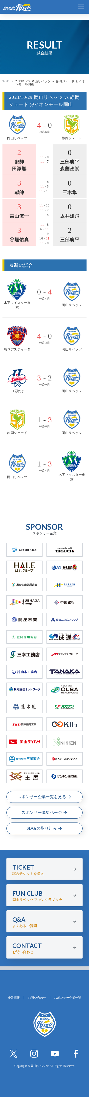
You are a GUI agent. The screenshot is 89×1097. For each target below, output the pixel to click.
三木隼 (70, 192)
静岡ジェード (72, 138)
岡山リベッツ (17, 138)
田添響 (19, 168)
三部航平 (69, 161)
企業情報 (14, 997)
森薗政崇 (69, 168)
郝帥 (19, 161)
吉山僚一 (19, 216)
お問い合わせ (37, 997)
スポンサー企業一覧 (67, 997)
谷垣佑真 (19, 239)
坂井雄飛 (69, 216)
